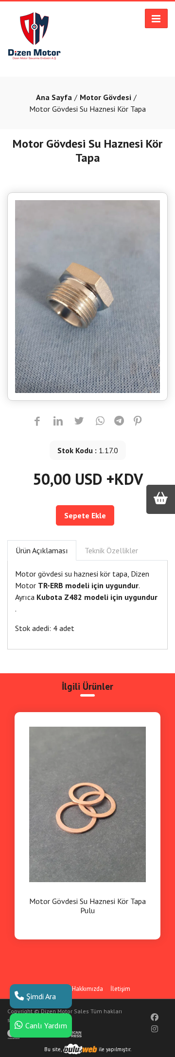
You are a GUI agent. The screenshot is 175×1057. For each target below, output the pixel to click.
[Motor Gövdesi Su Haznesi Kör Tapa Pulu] (87, 803)
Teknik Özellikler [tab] (111, 550)
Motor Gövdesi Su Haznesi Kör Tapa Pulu (87, 906)
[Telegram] (119, 421)
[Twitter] (79, 421)
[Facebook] (37, 421)
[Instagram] (154, 1029)
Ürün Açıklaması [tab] (42, 550)
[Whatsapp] (100, 421)
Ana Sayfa (54, 97)
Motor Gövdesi (105, 97)
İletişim (120, 989)
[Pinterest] (138, 421)
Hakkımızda (87, 989)
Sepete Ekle (85, 515)
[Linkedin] (58, 421)
